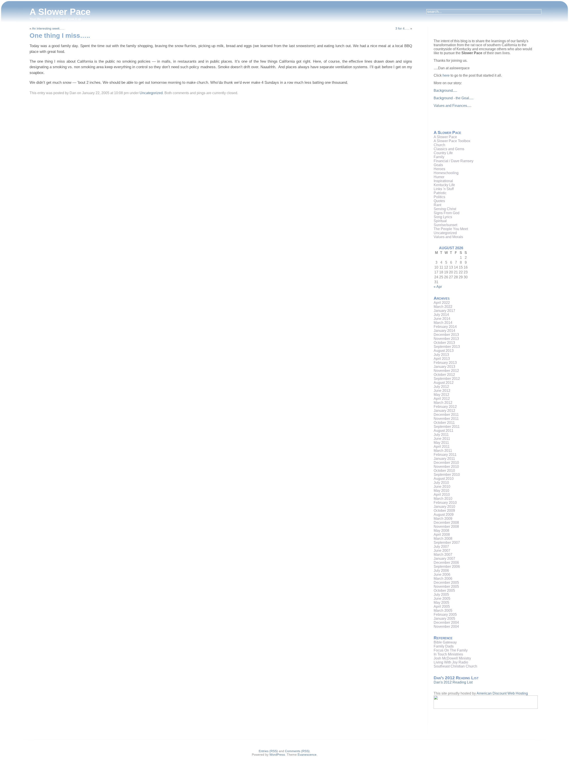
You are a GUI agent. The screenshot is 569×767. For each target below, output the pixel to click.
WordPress (277, 754)
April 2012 (442, 398)
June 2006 (442, 574)
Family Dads (444, 646)
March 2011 (443, 450)
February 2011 (445, 454)
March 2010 (443, 498)
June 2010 (442, 486)
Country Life (443, 153)
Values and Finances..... (452, 106)
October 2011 (444, 422)
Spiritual (440, 221)
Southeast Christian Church (455, 666)
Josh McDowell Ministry (452, 658)
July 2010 (441, 482)
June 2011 (442, 438)
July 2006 (441, 570)
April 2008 (442, 534)
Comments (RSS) (297, 751)
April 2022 (442, 303)
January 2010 (444, 506)
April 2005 (442, 606)
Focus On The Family (451, 650)
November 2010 (446, 466)
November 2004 (446, 626)
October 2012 (444, 375)
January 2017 (444, 311)
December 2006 (446, 562)
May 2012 (441, 394)
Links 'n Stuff (444, 189)
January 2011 (444, 458)
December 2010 (446, 462)
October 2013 (444, 343)
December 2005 (446, 582)
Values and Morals (448, 237)
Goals (438, 165)
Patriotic (440, 193)
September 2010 (447, 474)
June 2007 (442, 550)
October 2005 (444, 590)
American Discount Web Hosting (502, 693)
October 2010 (444, 470)
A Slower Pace (60, 12)
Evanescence (307, 754)
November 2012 (446, 371)
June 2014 (442, 319)
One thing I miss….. (60, 35)
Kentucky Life (444, 185)
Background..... (445, 90)
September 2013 (447, 347)
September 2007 (447, 542)
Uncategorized (151, 93)
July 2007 (441, 546)
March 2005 (443, 610)
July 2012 (441, 386)
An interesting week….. (48, 28)
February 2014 (445, 327)
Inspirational (443, 181)
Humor (439, 177)
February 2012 (445, 406)
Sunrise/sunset (445, 225)
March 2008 (443, 538)
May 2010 (441, 490)
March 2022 (443, 307)
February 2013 (445, 363)
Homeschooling (446, 173)
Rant (437, 205)
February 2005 (445, 614)
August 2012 (444, 382)
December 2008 (446, 522)
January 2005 (444, 618)
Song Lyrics (443, 217)
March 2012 (443, 402)
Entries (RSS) (268, 751)
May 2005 (441, 602)
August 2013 (444, 351)
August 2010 (444, 478)
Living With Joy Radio (451, 662)
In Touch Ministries (448, 654)
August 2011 (443, 430)
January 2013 (444, 367)
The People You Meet (451, 229)
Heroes (439, 169)
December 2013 (446, 335)
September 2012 (447, 379)
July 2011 (441, 434)
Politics (439, 197)
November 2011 (446, 418)
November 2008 (446, 526)
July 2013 (441, 355)
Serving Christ (445, 209)
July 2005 (441, 594)
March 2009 (443, 518)
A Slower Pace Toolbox (452, 141)
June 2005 (442, 598)
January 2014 (444, 331)
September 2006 (447, 566)
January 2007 (444, 558)
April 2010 (442, 494)
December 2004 (446, 622)
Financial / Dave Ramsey (453, 161)
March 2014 (443, 323)
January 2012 (444, 410)
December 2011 (446, 414)
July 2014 (441, 315)
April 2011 (442, 446)
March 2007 (443, 554)
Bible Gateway (445, 642)
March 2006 (443, 578)
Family (439, 157)
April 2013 (442, 359)
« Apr (438, 287)
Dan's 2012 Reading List (453, 682)
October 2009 (444, 510)
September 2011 (447, 426)
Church (439, 145)
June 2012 (442, 390)
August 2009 (444, 514)
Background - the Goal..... (453, 98)
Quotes (439, 201)
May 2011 (441, 442)
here (446, 75)
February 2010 (445, 502)
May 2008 (441, 530)
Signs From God (446, 213)
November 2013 (446, 339)
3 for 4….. (402, 28)
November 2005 (446, 586)
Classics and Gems (449, 149)
